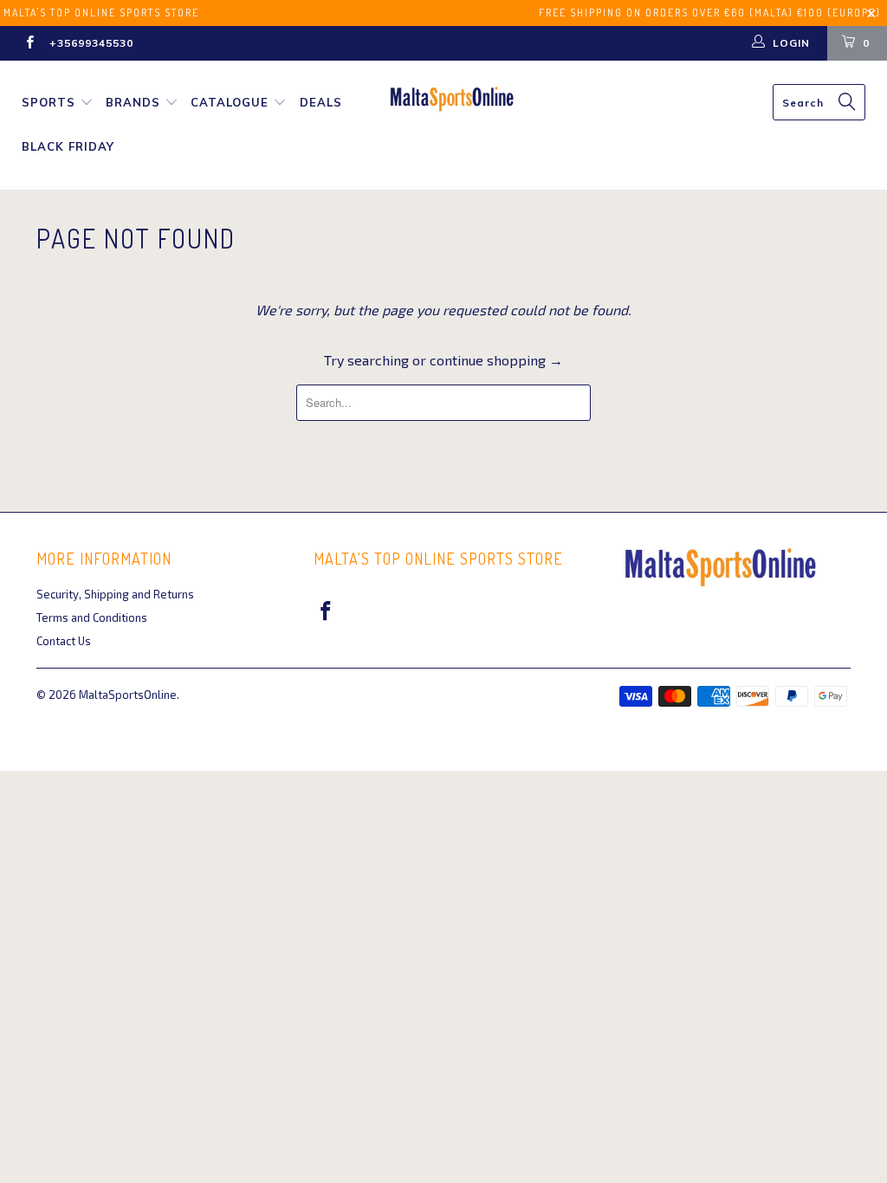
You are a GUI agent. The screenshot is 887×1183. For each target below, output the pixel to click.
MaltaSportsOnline (128, 694)
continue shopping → (496, 360)
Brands (133, 102)
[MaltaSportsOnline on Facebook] (29, 43)
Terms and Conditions (91, 617)
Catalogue (230, 102)
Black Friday (68, 146)
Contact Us (63, 641)
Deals (321, 102)
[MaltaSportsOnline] (452, 99)
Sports (48, 102)
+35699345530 (91, 42)
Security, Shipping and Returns (115, 594)
